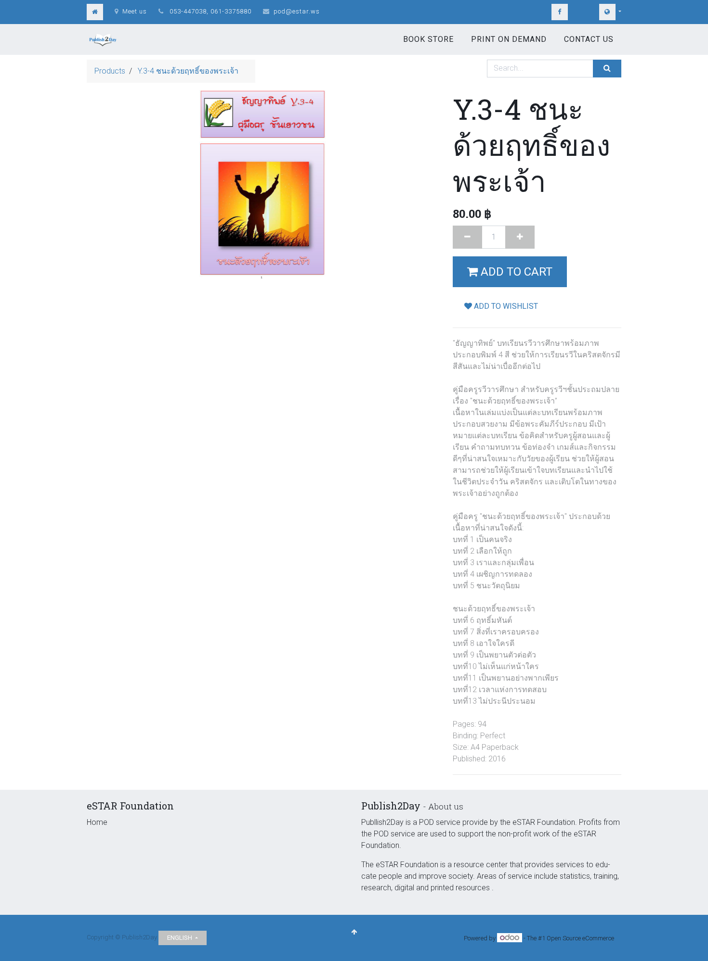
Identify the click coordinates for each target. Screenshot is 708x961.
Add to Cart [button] (515, 271)
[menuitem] (428, 39)
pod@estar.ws (297, 11)
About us (445, 806)
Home (97, 822)
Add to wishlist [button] (505, 306)
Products (109, 71)
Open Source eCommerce (580, 938)
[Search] (607, 68)
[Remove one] (467, 237)
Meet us (134, 11)
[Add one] (520, 237)
